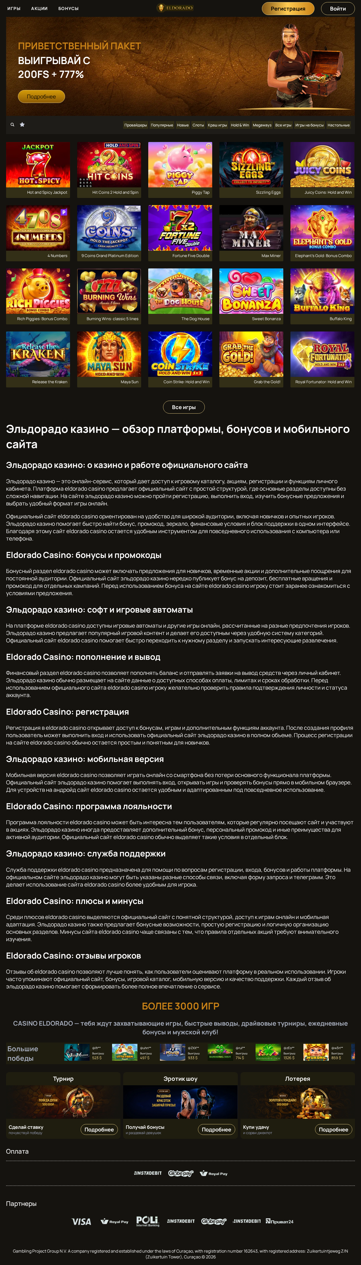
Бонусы (68, 8)
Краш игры (217, 124)
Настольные (339, 124)
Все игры (283, 124)
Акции (39, 8)
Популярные (162, 124)
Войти (338, 8)
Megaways (262, 124)
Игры (14, 8)
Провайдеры (135, 124)
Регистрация (288, 8)
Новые (183, 124)
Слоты (198, 124)
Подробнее (41, 96)
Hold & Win (240, 124)
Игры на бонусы (309, 124)
